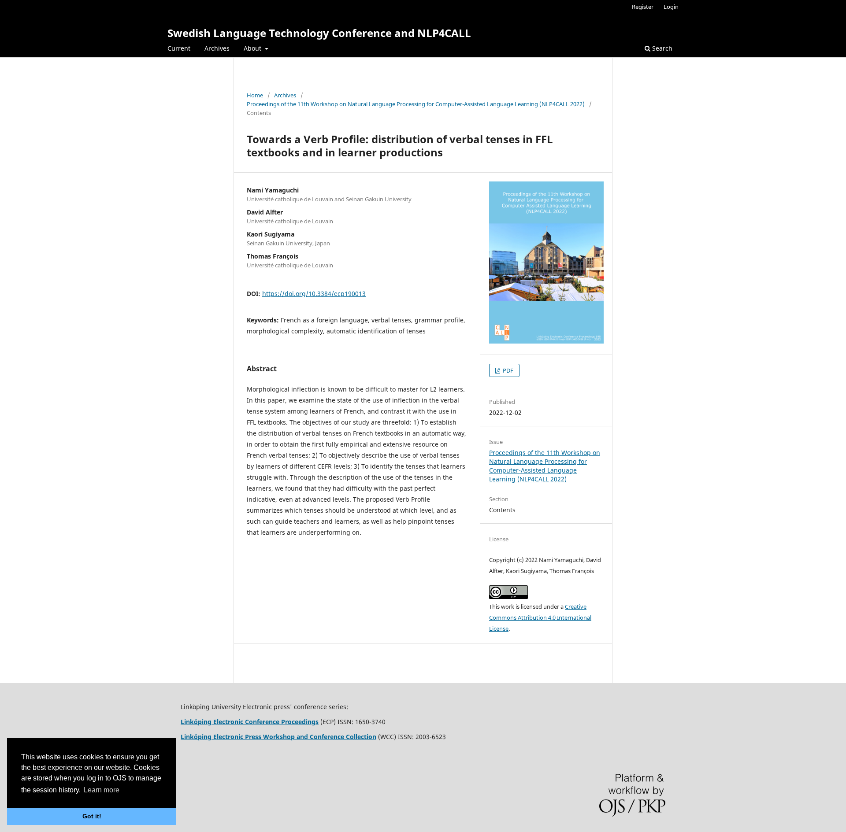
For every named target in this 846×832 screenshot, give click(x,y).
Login (671, 7)
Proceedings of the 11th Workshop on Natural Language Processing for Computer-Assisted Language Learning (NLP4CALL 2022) (416, 104)
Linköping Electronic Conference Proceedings (250, 721)
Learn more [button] (101, 790)
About (253, 48)
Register (642, 7)
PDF (507, 370)
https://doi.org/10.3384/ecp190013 (314, 293)
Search (661, 48)
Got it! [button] (91, 816)
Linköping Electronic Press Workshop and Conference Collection (278, 736)
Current (178, 48)
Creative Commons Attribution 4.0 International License (540, 617)
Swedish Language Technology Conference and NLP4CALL (319, 33)
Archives (217, 48)
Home (255, 95)
